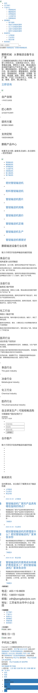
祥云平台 (16, 657)
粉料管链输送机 (15, 191)
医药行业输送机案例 (15, 31)
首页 (5, 3)
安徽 (28, 668)
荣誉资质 (9, 621)
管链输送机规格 (15, 207)
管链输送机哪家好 (16, 239)
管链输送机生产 (15, 231)
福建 (32, 668)
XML (28, 653)
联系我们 (7, 41)
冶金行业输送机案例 (15, 29)
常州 (21, 668)
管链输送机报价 (15, 215)
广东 (4, 670)
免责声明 (8, 660)
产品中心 (7, 7)
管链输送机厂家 (11, 47)
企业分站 (12, 653)
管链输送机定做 (15, 223)
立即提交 (10, 432)
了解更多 (9, 521)
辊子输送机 (9, 175)
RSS (24, 653)
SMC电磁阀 (6, 666)
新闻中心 (9, 616)
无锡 (18, 668)
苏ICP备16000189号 (20, 649)
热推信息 (4, 653)
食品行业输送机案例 (15, 24)
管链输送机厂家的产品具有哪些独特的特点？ (21, 504)
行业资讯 (11, 37)
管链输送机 (12, 10)
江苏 (11, 668)
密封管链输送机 (22, 47)
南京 (15, 668)
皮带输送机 (12, 14)
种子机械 (13, 666)
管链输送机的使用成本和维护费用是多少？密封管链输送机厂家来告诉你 (21, 565)
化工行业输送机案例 (15, 27)
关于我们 (7, 5)
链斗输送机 (9, 173)
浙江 (25, 668)
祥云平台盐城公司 (15, 662)
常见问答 (11, 39)
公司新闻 (11, 35)
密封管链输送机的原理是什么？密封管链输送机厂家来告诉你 (21, 534)
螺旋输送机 (12, 12)
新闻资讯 (7, 33)
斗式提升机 (12, 16)
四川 (8, 670)
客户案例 (11, 22)
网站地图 (19, 653)
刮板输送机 (12, 18)
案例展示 (7, 20)
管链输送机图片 (15, 199)
